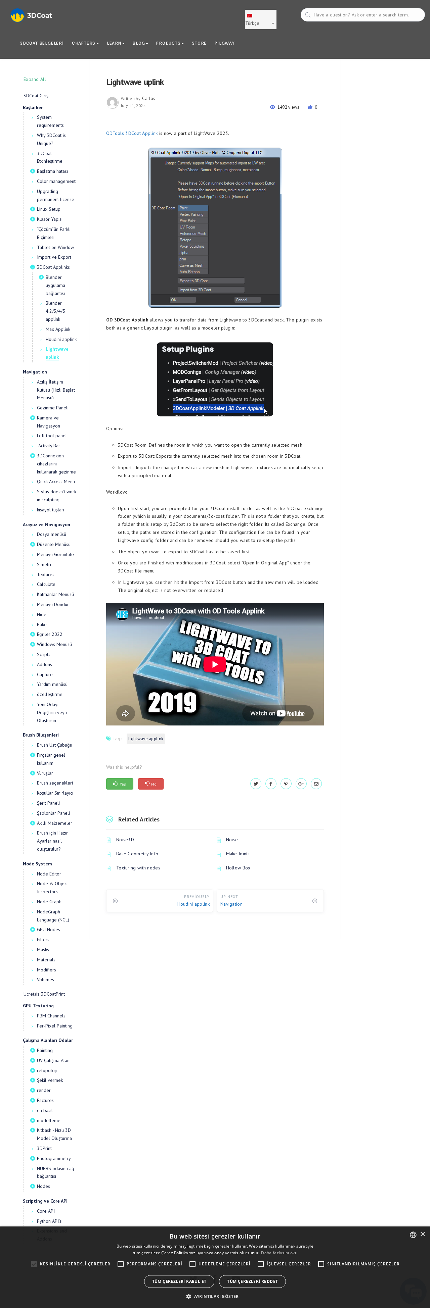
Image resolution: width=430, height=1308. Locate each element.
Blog (139, 43)
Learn (115, 43)
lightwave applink (145, 739)
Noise (232, 840)
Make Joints (238, 854)
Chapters (84, 43)
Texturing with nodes (138, 868)
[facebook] (270, 784)
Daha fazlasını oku (279, 1253)
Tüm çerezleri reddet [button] (252, 1281)
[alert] (215, 1267)
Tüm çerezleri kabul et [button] (179, 1281)
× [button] (422, 1234)
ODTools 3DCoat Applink (132, 133)
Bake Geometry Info (137, 854)
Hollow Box (238, 868)
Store (199, 43)
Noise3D (125, 840)
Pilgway (225, 43)
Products (169, 43)
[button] (215, 1296)
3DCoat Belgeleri (42, 43)
